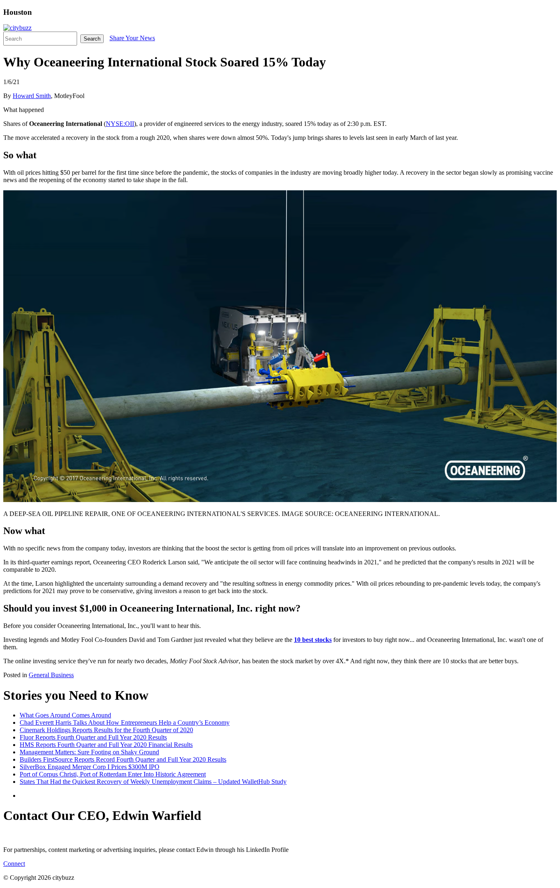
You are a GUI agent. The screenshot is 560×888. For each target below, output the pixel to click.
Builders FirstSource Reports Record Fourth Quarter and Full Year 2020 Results (123, 759)
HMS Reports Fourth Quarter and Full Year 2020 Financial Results (106, 744)
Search (92, 39)
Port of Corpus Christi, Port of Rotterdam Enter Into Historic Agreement (113, 774)
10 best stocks (313, 639)
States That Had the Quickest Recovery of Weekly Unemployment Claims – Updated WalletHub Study (153, 781)
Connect (14, 863)
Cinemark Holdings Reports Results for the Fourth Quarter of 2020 (106, 729)
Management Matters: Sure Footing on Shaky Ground (89, 752)
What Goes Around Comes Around (65, 715)
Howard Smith (32, 95)
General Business (51, 674)
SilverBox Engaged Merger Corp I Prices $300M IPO (89, 766)
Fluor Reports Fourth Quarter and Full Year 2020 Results (93, 737)
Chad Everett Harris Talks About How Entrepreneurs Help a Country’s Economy (125, 722)
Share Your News (132, 37)
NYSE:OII (120, 123)
